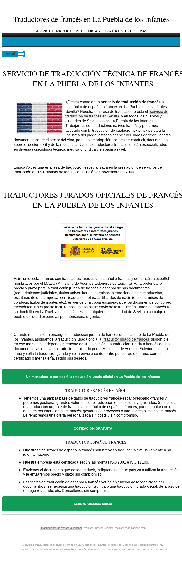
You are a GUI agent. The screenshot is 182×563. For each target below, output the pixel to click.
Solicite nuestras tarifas (93, 504)
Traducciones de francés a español (61, 528)
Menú (10, 54)
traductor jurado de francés (126, 339)
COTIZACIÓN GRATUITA (93, 428)
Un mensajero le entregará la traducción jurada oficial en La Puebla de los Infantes (93, 376)
